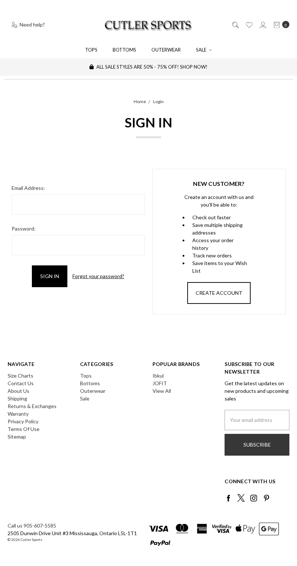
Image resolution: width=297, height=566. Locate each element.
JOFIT (159, 383)
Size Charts (20, 375)
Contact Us (21, 383)
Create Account (219, 293)
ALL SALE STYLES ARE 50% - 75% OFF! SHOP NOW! (151, 67)
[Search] (235, 24)
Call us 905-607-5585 (32, 525)
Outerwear (166, 50)
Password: (23, 228)
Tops (91, 50)
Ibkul (158, 375)
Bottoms (124, 50)
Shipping (17, 398)
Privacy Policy (23, 421)
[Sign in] (262, 24)
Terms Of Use (23, 429)
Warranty (18, 414)
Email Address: (28, 188)
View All (161, 391)
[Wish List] (248, 24)
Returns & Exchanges (32, 406)
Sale (202, 50)
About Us (18, 391)
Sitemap (17, 436)
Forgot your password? (98, 276)
